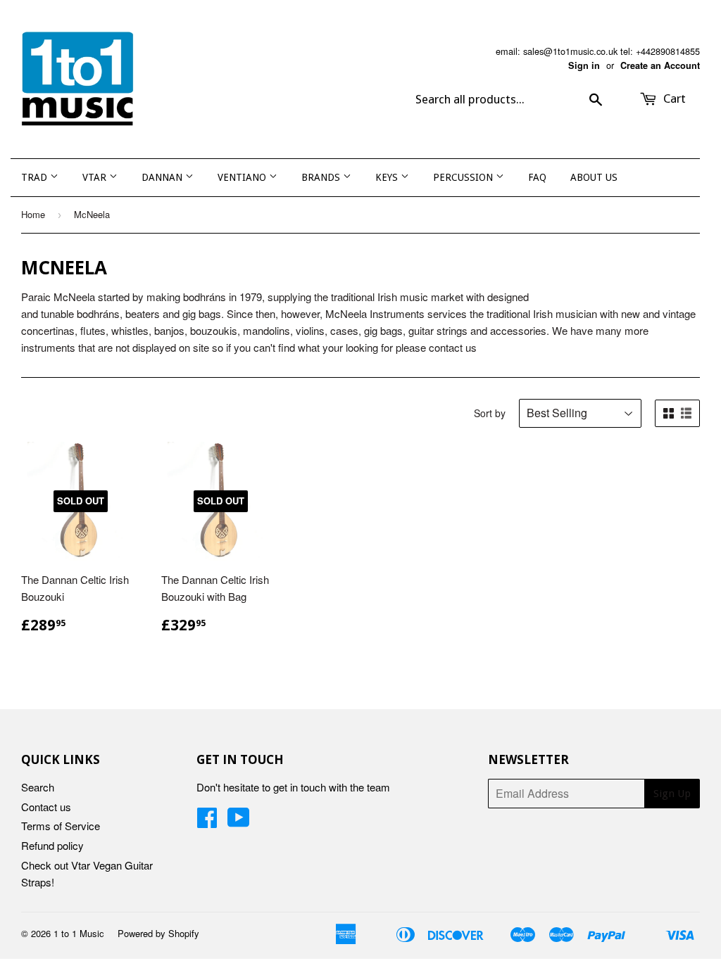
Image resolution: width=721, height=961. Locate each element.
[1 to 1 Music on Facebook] (207, 821)
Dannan (163, 177)
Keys (388, 177)
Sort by (490, 413)
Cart (673, 98)
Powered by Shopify (158, 933)
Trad (35, 177)
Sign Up (672, 793)
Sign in (584, 65)
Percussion (464, 177)
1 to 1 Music (79, 933)
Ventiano (243, 177)
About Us (593, 177)
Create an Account (660, 65)
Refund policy (52, 845)
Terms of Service (60, 825)
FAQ (537, 177)
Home (33, 214)
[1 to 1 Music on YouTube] (238, 821)
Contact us (46, 806)
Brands (322, 177)
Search (37, 786)
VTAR (95, 177)
